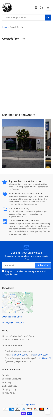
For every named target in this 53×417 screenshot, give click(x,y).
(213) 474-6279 (44, 358)
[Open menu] (48, 7)
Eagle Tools (30, 404)
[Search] (48, 17)
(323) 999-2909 (19, 355)
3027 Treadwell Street (12, 316)
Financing (6, 382)
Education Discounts (11, 378)
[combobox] (26, 18)
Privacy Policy (8, 393)
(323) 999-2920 (40, 355)
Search (5, 375)
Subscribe (42, 265)
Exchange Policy (9, 386)
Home (4, 27)
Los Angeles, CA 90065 (13, 322)
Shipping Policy (9, 389)
